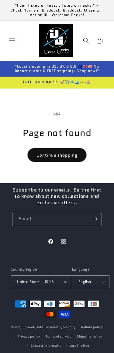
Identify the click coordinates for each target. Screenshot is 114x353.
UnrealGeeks (33, 327)
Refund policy (92, 327)
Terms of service (58, 336)
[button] (12, 40)
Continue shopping (57, 155)
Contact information (47, 345)
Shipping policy (89, 336)
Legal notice (79, 345)
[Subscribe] (95, 219)
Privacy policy (29, 336)
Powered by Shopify (60, 327)
